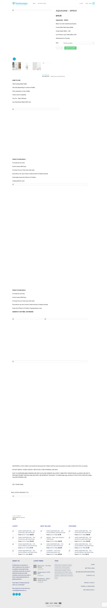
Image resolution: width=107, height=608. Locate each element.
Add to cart (70, 48)
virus (56, 577)
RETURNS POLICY (89, 590)
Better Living (42, 3)
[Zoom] (14, 59)
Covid (63, 567)
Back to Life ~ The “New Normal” (44, 566)
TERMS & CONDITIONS (88, 586)
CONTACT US (90, 575)
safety (70, 572)
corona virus (58, 567)
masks (68, 570)
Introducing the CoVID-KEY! (44, 573)
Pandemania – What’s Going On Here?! (44, 579)
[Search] (31, 3)
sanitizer (57, 575)
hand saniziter (58, 570)
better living (57, 565)
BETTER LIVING (90, 568)
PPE (66, 572)
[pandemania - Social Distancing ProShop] (20, 3)
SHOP (93, 564)
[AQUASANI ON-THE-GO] (22, 505)
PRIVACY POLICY (89, 582)
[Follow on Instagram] (16, 594)
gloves (67, 567)
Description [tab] (45, 76)
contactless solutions (67, 565)
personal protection (59, 572)
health (64, 570)
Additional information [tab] (57, 76)
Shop (34, 3)
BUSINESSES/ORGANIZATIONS (85, 572)
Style (57, 42)
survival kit (69, 575)
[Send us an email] (19, 594)
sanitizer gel (63, 575)
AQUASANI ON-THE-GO (19, 517)
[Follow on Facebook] (14, 594)
